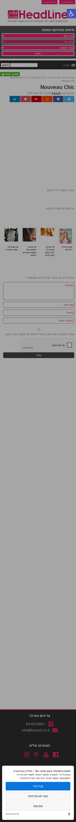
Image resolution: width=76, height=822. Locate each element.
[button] (71, 13)
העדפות (38, 806)
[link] (69, 814)
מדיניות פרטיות (12, 814)
